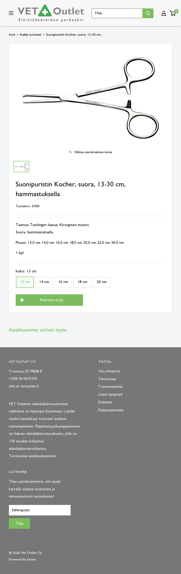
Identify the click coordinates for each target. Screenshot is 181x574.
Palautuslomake (111, 410)
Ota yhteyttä (109, 371)
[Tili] (164, 13)
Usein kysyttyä (110, 394)
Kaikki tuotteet (30, 34)
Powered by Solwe (22, 559)
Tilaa (19, 523)
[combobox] (117, 13)
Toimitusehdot (110, 387)
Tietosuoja (107, 379)
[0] (172, 13)
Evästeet (105, 402)
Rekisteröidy (52, 300)
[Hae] (147, 13)
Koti (12, 34)
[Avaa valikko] (11, 13)
